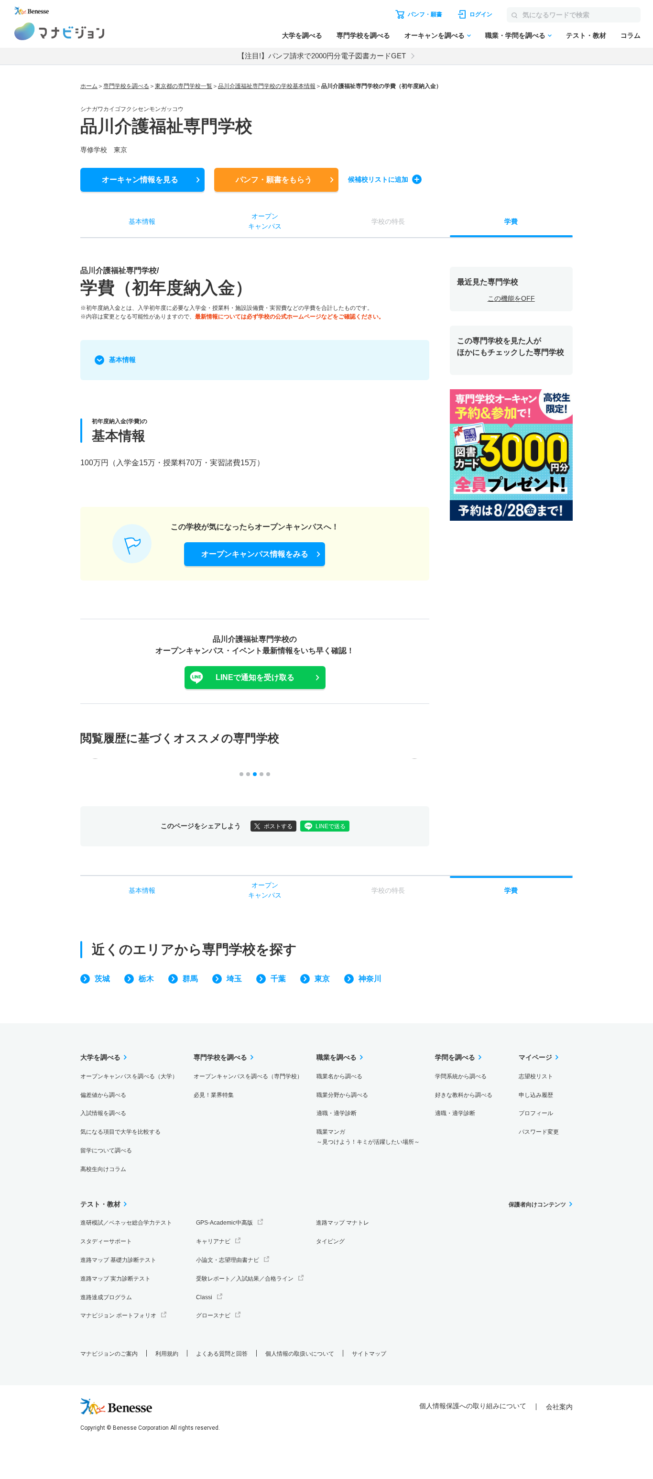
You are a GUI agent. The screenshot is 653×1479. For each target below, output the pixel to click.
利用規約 (166, 1353)
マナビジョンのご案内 (109, 1353)
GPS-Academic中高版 (224, 1222)
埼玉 (234, 979)
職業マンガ (368, 1136)
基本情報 (122, 359)
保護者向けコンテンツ (537, 1204)
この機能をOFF (511, 298)
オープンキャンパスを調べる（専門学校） (248, 1076)
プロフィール (536, 1113)
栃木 (146, 979)
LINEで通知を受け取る (255, 677)
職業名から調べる (339, 1076)
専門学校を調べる (363, 35)
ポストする (278, 826)
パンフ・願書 (274, 179)
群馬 (190, 979)
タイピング (330, 1241)
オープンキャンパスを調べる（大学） (129, 1076)
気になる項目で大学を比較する (120, 1131)
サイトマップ (369, 1353)
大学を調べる (302, 35)
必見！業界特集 (214, 1095)
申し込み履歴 (536, 1095)
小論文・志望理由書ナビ (227, 1260)
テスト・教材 (586, 35)
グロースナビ (213, 1315)
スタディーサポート (106, 1241)
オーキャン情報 (140, 179)
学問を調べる (455, 1057)
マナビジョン (59, 31)
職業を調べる (336, 1057)
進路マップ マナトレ (342, 1222)
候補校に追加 (378, 179)
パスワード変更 (539, 1131)
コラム (630, 35)
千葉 (278, 979)
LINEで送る (331, 826)
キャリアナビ (213, 1241)
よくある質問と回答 (222, 1353)
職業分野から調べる (342, 1095)
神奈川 (370, 979)
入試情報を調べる (103, 1113)
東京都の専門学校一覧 (183, 86)
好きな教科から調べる (463, 1095)
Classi (204, 1297)
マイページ (535, 1057)
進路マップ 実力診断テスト (115, 1278)
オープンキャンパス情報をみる (254, 554)
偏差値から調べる (103, 1095)
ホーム (89, 86)
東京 (322, 979)
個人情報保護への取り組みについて (472, 1406)
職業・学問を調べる (515, 35)
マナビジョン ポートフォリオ (118, 1315)
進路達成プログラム (106, 1297)
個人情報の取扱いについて (299, 1353)
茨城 (102, 979)
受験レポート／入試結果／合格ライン (245, 1278)
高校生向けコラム (103, 1169)
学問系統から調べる (461, 1076)
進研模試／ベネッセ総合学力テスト (126, 1222)
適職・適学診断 (336, 1113)
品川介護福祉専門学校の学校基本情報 (267, 86)
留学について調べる (106, 1150)
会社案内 (559, 1407)
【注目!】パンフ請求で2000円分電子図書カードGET (322, 56)
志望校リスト (536, 1076)
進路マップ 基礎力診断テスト (118, 1260)
